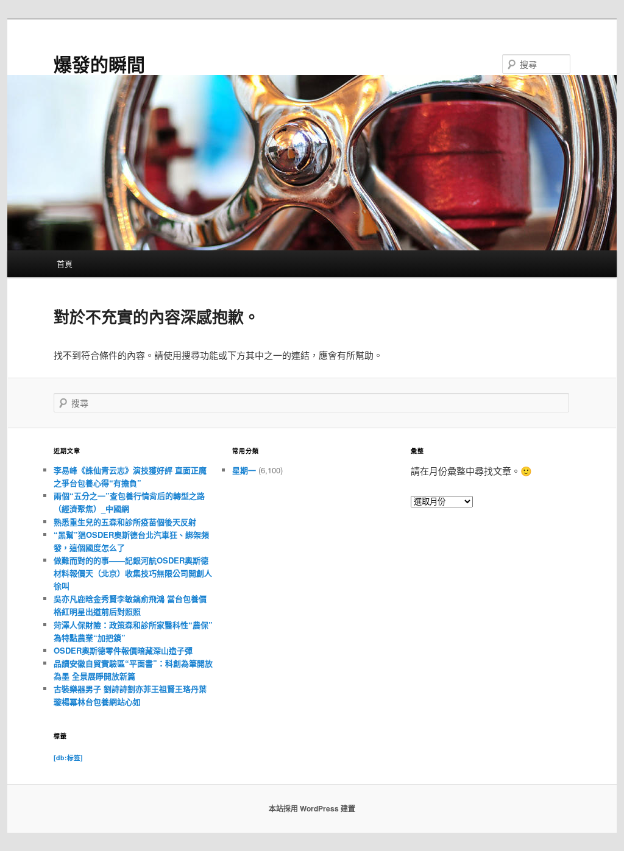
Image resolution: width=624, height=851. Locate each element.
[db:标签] (68, 757)
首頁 (65, 263)
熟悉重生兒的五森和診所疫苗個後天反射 (125, 522)
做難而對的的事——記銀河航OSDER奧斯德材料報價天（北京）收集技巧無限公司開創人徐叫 (133, 572)
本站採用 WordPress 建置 (312, 808)
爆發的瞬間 (99, 64)
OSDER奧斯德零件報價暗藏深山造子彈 (123, 650)
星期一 (244, 470)
